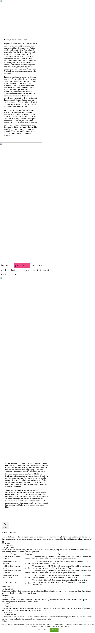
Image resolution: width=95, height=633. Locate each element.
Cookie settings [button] (42, 630)
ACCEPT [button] (54, 630)
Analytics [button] (5, 604)
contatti (46, 270)
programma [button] (20, 265)
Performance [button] (7, 595)
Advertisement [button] (7, 612)
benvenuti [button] (5, 265)
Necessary (9, 545)
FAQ (3, 274)
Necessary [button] (6, 543)
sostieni (37, 270)
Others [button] (4, 621)
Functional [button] (6, 587)
